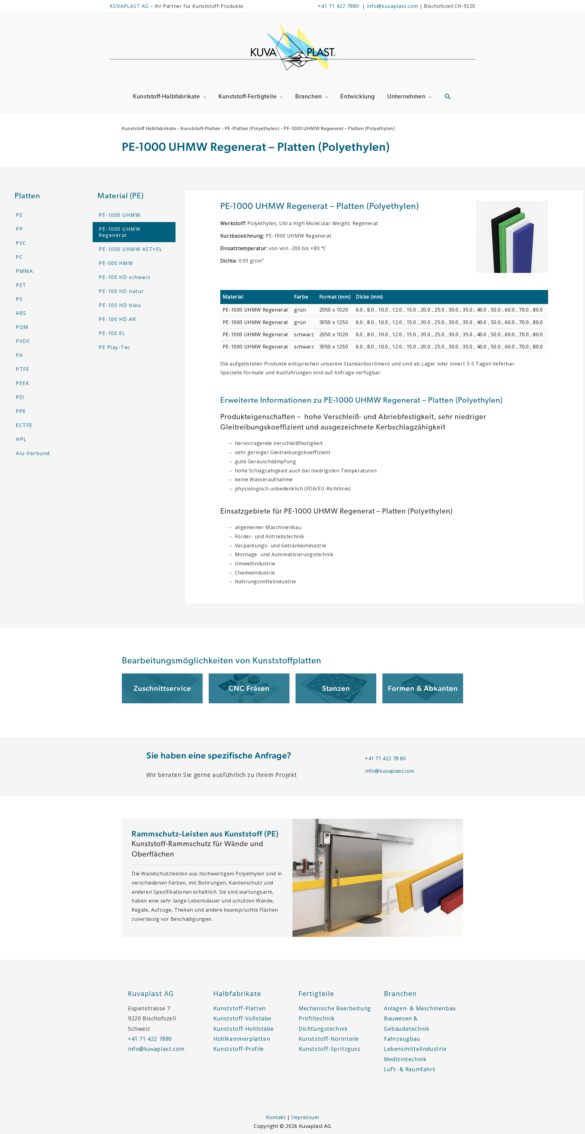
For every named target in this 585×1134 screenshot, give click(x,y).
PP (19, 229)
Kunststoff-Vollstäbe (242, 1018)
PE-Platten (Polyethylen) (252, 128)
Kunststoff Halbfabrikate (149, 128)
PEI (20, 397)
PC (19, 257)
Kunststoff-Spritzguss (329, 1048)
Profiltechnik (317, 1018)
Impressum (305, 1117)
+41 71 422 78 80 (385, 758)
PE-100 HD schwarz (125, 277)
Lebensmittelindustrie (415, 1048)
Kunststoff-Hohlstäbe (243, 1028)
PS (19, 299)
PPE (21, 411)
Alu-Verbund (33, 453)
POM (22, 327)
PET (21, 285)
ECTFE (24, 425)
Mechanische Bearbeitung (335, 1008)
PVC (21, 243)
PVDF (23, 341)
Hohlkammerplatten (241, 1038)
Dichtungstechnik (323, 1028)
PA (19, 355)
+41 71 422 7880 (338, 6)
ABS (21, 313)
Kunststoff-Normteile (329, 1038)
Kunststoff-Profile (238, 1048)
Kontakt (275, 1117)
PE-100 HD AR (117, 319)
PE (19, 215)
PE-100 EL (112, 333)
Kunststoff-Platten (200, 128)
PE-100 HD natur (121, 291)
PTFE (22, 369)
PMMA (24, 271)
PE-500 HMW (116, 263)
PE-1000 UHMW (119, 215)
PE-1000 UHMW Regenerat (119, 232)
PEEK (22, 383)
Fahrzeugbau (402, 1038)
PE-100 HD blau (120, 305)
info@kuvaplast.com (393, 6)
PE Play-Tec (114, 347)
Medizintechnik (405, 1059)
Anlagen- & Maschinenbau (420, 1008)
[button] (448, 97)
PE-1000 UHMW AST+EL (131, 249)
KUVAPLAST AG (129, 6)
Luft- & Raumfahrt (409, 1069)
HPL (21, 439)
